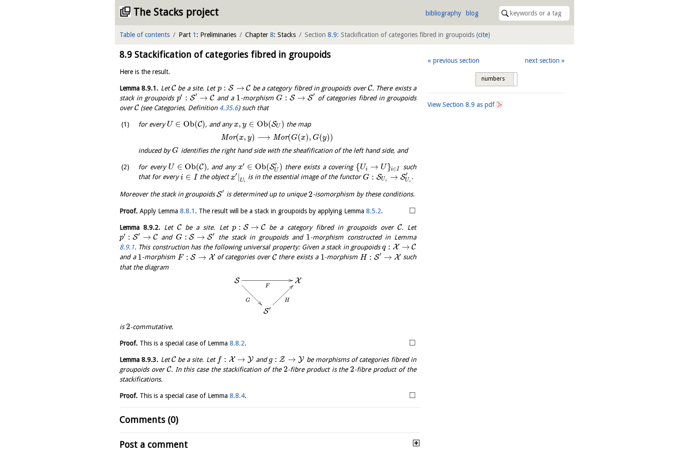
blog (472, 13)
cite (483, 34)
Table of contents (145, 34)
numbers (493, 78)
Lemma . (139, 88)
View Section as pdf (460, 104)
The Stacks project (176, 12)
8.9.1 (127, 247)
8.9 (332, 34)
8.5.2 (373, 211)
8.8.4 (237, 395)
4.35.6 (228, 108)
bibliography (443, 13)
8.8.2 (237, 343)
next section (542, 60)
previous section (456, 60)
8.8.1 (187, 211)
